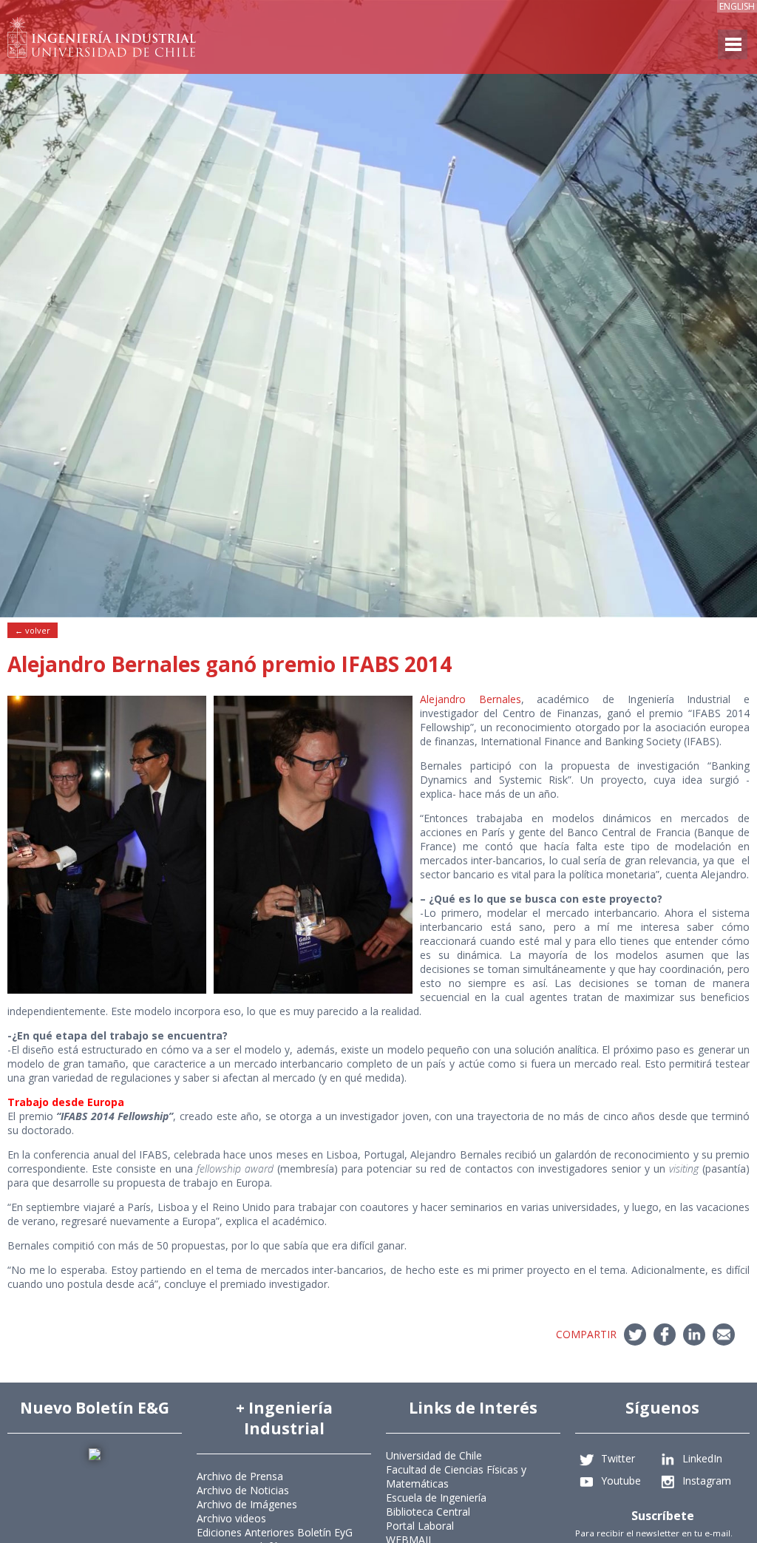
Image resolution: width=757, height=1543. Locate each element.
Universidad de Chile (434, 1455)
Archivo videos (231, 1518)
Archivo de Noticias (243, 1490)
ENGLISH (737, 6)
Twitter (618, 1458)
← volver (32, 630)
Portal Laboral (420, 1526)
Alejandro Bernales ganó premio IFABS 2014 (229, 664)
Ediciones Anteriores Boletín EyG (275, 1532)
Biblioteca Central (428, 1512)
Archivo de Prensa (240, 1476)
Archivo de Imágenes (247, 1504)
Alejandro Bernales (470, 699)
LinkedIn (702, 1458)
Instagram (706, 1480)
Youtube (621, 1480)
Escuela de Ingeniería (436, 1498)
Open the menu (732, 44)
